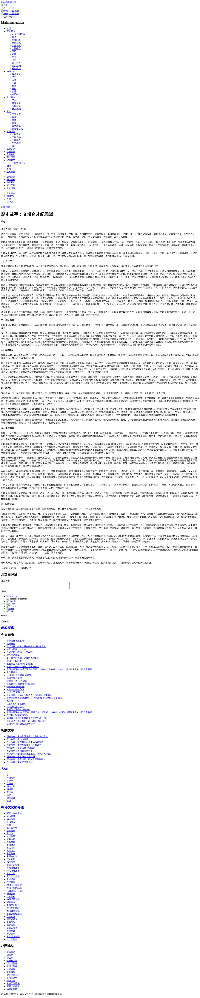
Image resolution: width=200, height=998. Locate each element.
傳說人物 (11, 786)
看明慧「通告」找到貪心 (18, 709)
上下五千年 (12, 828)
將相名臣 (11, 778)
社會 (14, 37)
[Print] (10, 611)
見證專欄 (16, 108)
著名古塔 (11, 839)
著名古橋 (11, 842)
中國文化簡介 (13, 905)
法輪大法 (11, 952)
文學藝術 (11, 154)
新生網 (10, 958)
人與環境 (11, 131)
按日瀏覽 (11, 177)
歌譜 (14, 123)
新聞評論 (16, 40)
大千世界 (16, 63)
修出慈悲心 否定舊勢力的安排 (21, 684)
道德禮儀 (11, 879)
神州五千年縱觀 (14, 885)
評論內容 (5, 580)
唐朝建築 (11, 916)
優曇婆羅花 (12, 919)
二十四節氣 (12, 939)
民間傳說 (11, 850)
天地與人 (16, 140)
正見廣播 (11, 171)
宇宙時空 (11, 160)
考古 (14, 60)
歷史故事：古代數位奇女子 (20, 751)
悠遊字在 (11, 902)
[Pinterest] (11, 606)
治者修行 (11, 896)
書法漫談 (11, 848)
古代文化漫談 (13, 908)
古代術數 (11, 931)
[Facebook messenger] (17, 599)
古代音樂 (11, 882)
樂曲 (14, 120)
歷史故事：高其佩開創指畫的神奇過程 (25, 742)
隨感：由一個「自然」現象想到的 (23, 666)
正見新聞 (11, 31)
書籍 (9, 169)
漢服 (9, 825)
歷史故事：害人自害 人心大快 (21, 756)
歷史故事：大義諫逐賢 (17, 739)
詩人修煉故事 (13, 871)
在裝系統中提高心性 (16, 704)
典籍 (14, 91)
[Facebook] (12, 596)
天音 (9, 111)
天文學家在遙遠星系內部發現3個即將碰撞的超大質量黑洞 (34, 698)
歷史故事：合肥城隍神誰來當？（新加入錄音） (29, 754)
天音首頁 (16, 114)
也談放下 (11, 701)
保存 (4, 591)
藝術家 (10, 789)
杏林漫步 (11, 830)
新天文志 (16, 43)
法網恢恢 (11, 969)
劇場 (9, 166)
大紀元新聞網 (13, 983)
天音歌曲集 (17, 129)
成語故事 (11, 836)
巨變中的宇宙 (18, 163)
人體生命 (16, 48)
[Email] (10, 608)
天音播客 (11, 188)
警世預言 (11, 157)
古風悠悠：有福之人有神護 (20, 652)
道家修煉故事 (13, 868)
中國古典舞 (12, 856)
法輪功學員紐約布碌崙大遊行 (21, 724)
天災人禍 (16, 137)
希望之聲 (11, 980)
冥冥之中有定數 (14, 813)
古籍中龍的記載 (14, 888)
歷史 (14, 77)
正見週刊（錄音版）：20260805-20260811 (26, 721)
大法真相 (11, 97)
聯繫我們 (11, 182)
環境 (14, 51)
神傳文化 (11, 71)
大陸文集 (16, 103)
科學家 (10, 781)
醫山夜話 (11, 816)
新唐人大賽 (12, 928)
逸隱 (9, 801)
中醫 (14, 83)
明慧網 (10, 955)
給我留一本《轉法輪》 (17, 681)
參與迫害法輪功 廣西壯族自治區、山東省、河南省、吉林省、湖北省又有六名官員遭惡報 (49, 669)
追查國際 (11, 972)
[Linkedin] (11, 601)
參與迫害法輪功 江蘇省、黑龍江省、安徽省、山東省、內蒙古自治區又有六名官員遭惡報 (49, 712)
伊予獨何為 (12, 672)
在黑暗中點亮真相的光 (17, 715)
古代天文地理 (13, 936)
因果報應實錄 (13, 911)
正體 (3, 207)
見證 (14, 100)
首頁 (9, 28)
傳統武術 (11, 925)
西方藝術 (11, 859)
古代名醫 (11, 873)
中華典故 (11, 922)
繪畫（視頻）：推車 (16, 649)
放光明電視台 (13, 975)
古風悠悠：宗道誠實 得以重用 (21, 748)
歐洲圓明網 (12, 960)
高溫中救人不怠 (14, 678)
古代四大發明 (13, 876)
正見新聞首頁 (18, 34)
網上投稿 (11, 179)
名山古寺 (11, 822)
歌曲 (14, 117)
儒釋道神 (11, 798)
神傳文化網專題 (12, 807)
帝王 (9, 775)
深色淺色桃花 (13, 655)
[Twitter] (11, 604)
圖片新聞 (16, 66)
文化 (14, 57)
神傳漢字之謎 (13, 899)
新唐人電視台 (13, 986)
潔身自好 (11, 643)
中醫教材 (11, 853)
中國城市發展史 (14, 913)
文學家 (10, 202)
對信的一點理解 (14, 661)
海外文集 (16, 106)
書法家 (10, 792)
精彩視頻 (16, 68)
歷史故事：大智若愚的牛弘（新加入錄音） (27, 736)
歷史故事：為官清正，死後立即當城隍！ (26, 759)
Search (4, 616)
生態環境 (16, 143)
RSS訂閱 (11, 185)
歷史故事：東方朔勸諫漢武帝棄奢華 (24, 745)
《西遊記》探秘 (14, 891)
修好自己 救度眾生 (15, 686)
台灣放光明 (12, 978)
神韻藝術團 (12, 989)
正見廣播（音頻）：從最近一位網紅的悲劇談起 (29, 695)
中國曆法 (11, 845)
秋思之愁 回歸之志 (15, 692)
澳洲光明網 (12, 966)
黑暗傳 (10, 833)
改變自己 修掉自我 (15, 641)
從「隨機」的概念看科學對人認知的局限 (26, 646)
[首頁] (4, 5)
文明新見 (11, 151)
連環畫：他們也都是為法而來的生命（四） (27, 718)
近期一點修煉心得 (15, 689)
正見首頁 (11, 193)
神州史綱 (11, 893)
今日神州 (16, 94)
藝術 (14, 54)
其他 (9, 795)
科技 (14, 86)
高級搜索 (7, 627)
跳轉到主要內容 (8, 2)
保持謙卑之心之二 (15, 706)
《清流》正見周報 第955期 (19, 675)
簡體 (8, 207)
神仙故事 (11, 819)
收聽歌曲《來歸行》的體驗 (20, 664)
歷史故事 (11, 934)
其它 (14, 146)
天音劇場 (16, 126)
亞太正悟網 (12, 963)
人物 (14, 80)
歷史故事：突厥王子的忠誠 (20, 762)
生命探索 (11, 149)
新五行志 (16, 45)
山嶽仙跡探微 (13, 865)
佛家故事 (11, 862)
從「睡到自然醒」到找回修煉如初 (23, 658)
